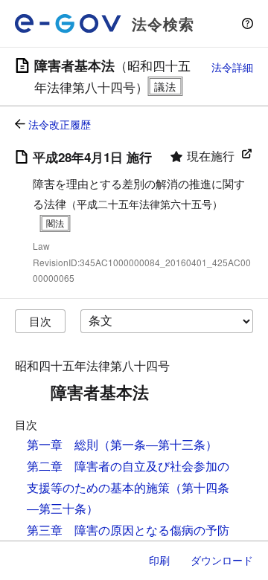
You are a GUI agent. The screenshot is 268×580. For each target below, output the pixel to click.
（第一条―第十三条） (157, 444)
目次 (40, 321)
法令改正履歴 (59, 124)
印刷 (159, 559)
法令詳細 (232, 66)
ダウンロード (222, 559)
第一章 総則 (62, 444)
